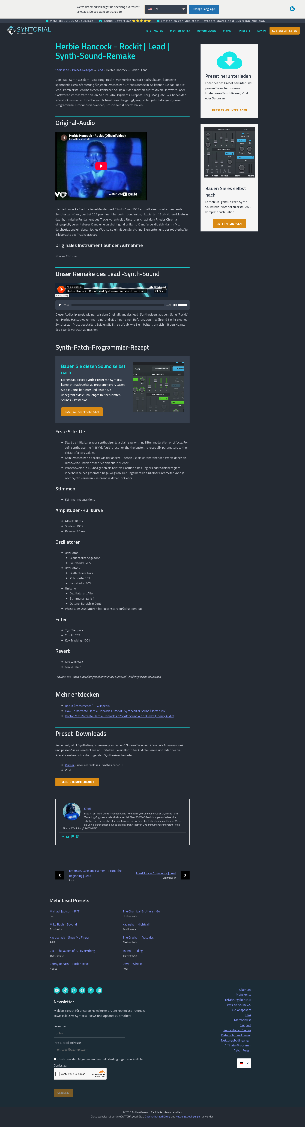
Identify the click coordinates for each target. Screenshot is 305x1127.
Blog (248, 1015)
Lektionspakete (241, 1009)
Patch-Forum (242, 1050)
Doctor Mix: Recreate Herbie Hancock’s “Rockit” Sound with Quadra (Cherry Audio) (119, 716)
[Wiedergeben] (60, 305)
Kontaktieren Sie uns (237, 1030)
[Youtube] (67, 837)
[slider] (183, 304)
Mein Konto (243, 994)
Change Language (204, 9)
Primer (227, 31)
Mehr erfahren (180, 31)
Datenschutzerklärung (236, 1035)
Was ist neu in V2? (239, 1004)
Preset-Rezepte (83, 70)
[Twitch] (77, 837)
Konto (261, 31)
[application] (122, 306)
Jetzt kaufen (154, 31)
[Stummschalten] (175, 305)
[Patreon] (72, 837)
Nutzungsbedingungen (236, 1040)
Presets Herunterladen (77, 782)
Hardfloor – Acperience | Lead (156, 873)
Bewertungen (206, 31)
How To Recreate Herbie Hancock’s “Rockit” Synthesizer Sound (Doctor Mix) (115, 710)
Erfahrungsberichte (238, 999)
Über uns (245, 989)
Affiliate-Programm (238, 1045)
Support (245, 1025)
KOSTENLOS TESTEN (284, 31)
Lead (100, 70)
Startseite (62, 70)
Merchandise (242, 1020)
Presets (244, 31)
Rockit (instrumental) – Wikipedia (87, 705)
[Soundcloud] (62, 837)
